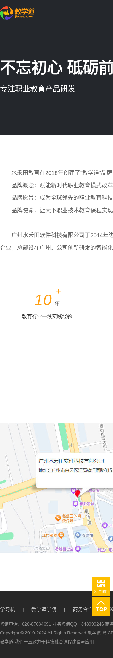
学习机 (7, 609)
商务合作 (83, 609)
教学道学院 (43, 609)
